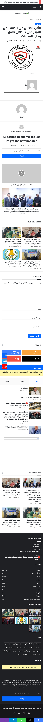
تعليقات (7, 381)
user (37, 41)
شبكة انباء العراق (7, 708)
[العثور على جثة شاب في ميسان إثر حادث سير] (11, 254)
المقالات (37, 576)
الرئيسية (37, 19)
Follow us (38, 660)
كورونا (38, 596)
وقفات (18, 654)
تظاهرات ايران (36, 651)
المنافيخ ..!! (24, 388)
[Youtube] (4, 366)
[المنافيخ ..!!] (35, 391)
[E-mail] (37, 96)
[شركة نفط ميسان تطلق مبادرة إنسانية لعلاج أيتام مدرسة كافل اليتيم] (11, 232)
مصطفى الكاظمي (35, 654)
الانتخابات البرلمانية (27, 644)
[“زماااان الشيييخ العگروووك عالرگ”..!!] (35, 430)
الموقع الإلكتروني (36, 326)
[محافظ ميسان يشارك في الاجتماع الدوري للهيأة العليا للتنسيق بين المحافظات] (8, 620)
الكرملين (38, 647)
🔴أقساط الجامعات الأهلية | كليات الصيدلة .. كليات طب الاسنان (17, 404)
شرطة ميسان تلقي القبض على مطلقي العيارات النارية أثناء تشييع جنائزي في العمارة (32, 263)
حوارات (38, 580)
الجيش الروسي (15, 644)
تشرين (19, 647)
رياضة (38, 583)
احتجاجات (37, 644)
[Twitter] (4, 361)
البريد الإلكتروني (36, 318)
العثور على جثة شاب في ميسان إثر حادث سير (13, 262)
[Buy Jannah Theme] (22, 13)
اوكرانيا (31, 647)
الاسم (39, 309)
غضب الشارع (6, 651)
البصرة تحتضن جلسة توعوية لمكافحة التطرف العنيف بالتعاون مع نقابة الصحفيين (32, 241)
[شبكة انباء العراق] (29, 7)
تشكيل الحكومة (10, 647)
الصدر (6, 644)
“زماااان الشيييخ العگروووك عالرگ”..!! (16, 427)
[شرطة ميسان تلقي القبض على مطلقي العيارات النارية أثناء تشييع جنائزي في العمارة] (31, 254)
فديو (39, 589)
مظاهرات (25, 654)
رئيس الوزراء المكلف (24, 651)
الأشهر (36, 381)
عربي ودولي (36, 586)
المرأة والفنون (36, 573)
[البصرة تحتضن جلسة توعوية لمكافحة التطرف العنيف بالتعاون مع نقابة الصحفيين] (31, 232)
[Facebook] (4, 355)
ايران (24, 647)
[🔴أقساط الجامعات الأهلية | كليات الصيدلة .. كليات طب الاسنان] (35, 406)
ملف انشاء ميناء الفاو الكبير (31, 599)
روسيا (14, 651)
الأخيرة (22, 381)
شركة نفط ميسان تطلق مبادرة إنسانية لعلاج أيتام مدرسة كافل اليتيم (13, 241)
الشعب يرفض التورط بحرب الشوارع (30, 397)
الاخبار (31, 19)
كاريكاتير (37, 593)
